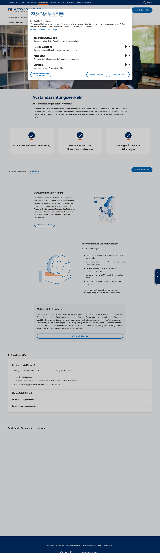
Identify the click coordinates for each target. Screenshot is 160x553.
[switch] (127, 46)
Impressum (58, 29)
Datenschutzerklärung (39, 29)
